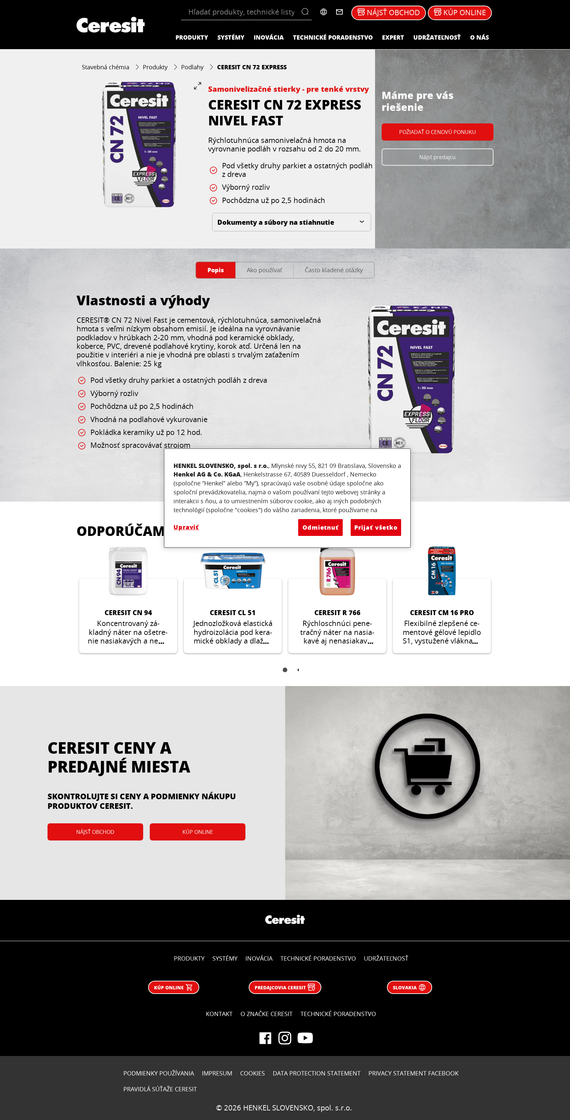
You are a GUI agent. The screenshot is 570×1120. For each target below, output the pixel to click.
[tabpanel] (285, 386)
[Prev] (68, 604)
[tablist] (285, 674)
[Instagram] (285, 1038)
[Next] (501, 604)
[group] (139, 144)
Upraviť (186, 527)
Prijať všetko (375, 527)
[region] (287, 498)
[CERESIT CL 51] (233, 599)
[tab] (216, 270)
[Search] (306, 12)
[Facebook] (265, 1038)
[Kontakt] (339, 12)
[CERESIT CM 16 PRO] (442, 599)
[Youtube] (305, 1038)
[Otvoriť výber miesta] (324, 12)
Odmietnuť (320, 527)
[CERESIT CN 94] (128, 599)
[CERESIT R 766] (337, 599)
